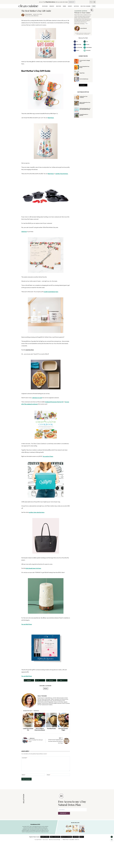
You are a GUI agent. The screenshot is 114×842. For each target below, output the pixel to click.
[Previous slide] (63, 829)
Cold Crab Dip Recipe (84, 78)
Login (93, 6)
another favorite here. (61, 173)
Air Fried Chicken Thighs (63, 729)
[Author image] (22, 15)
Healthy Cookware (66, 836)
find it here (51, 117)
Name (24, 774)
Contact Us (76, 839)
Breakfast (52, 6)
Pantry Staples (45, 836)
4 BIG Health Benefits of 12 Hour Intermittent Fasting (85, 109)
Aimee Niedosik (29, 14)
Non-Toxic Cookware (85, 6)
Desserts (70, 6)
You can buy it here (48, 456)
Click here (24, 231)
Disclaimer (71, 839)
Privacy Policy (66, 839)
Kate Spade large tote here (33, 568)
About (81, 836)
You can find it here (26, 624)
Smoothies (58, 6)
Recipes (45, 688)
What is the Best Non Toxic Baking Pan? (85, 103)
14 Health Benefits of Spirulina (84, 115)
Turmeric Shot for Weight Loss (85, 61)
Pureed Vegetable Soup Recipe (84, 67)
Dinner (64, 6)
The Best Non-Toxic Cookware (83, 97)
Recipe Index (45, 6)
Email (48, 774)
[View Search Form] (91, 2)
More (87, 23)
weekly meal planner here (51, 291)
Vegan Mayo (82, 72)
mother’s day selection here (36, 512)
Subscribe (75, 836)
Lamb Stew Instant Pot (28, 729)
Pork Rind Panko (51, 728)
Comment (24, 757)
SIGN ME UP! (71, 2)
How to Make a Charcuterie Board (39, 729)
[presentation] (28, 720)
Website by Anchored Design (54, 839)
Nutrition (76, 6)
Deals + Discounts (55, 836)
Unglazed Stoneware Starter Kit (54, 402)
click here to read (37, 397)
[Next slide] (87, 829)
